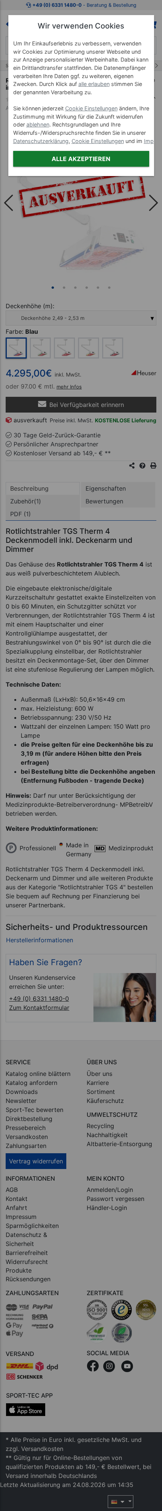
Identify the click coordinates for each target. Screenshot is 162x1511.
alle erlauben (94, 84)
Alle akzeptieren (81, 159)
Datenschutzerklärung (41, 141)
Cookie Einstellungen (91, 108)
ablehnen (37, 124)
